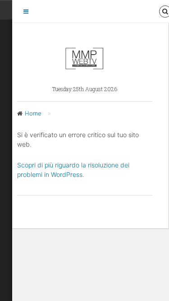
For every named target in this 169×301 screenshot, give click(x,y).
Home (33, 113)
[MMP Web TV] (84, 66)
